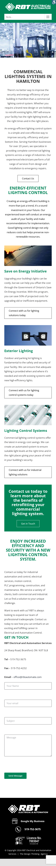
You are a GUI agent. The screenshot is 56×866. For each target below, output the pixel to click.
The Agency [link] (34, 854)
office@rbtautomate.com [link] (27, 677)
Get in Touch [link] (28, 523)
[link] (54, 2)
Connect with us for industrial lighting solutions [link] (25, 472)
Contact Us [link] (28, 178)
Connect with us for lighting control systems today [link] (24, 392)
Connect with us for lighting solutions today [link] (24, 313)
